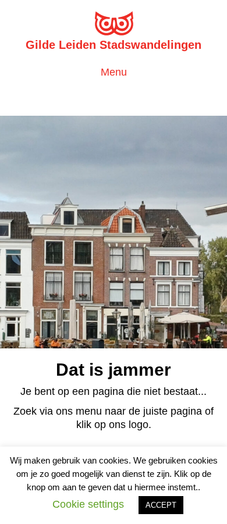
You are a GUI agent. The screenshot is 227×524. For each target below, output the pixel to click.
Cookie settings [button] (88, 504)
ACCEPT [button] (161, 505)
